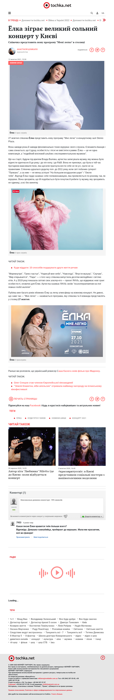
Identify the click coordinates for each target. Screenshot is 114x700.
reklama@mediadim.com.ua (48, 678)
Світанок (78, 629)
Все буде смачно (88, 619)
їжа (52, 642)
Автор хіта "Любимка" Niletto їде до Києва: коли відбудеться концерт (31, 474)
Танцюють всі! (74, 632)
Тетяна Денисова (95, 632)
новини (79, 639)
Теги (12, 610)
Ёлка (19, 418)
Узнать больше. (57, 694)
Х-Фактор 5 (16, 635)
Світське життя (94, 629)
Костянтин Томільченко (41, 625)
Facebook (35, 405)
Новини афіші (16, 63)
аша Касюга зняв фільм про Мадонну (79, 371)
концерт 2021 (79, 418)
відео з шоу (91, 635)
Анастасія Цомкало (27, 49)
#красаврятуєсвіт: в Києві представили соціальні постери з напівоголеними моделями (81, 474)
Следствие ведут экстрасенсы (26, 632)
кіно (59, 639)
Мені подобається (41, 537)
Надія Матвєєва (83, 625)
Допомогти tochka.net (33, 20)
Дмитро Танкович (69, 622)
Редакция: (12, 684)
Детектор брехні (18, 622)
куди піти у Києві (37, 418)
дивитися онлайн (19, 639)
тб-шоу (13, 642)
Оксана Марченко (19, 629)
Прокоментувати (23, 537)
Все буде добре (67, 619)
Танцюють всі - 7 (54, 632)
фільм (24, 642)
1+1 (12, 619)
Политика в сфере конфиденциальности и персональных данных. (48, 690)
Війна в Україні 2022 (58, 20)
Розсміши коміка (61, 629)
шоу (33, 642)
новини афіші (59, 418)
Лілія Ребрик (64, 625)
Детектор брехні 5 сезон (44, 622)
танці (98, 639)
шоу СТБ (42, 642)
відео (78, 635)
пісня (89, 639)
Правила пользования (16, 690)
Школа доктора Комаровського (55, 635)
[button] (97, 13)
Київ (84, 622)
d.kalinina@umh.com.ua (51, 684)
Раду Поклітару (40, 629)
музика (68, 639)
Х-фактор (30, 635)
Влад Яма (22, 619)
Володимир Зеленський (43, 619)
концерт (35, 639)
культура (48, 639)
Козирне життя (18, 625)
